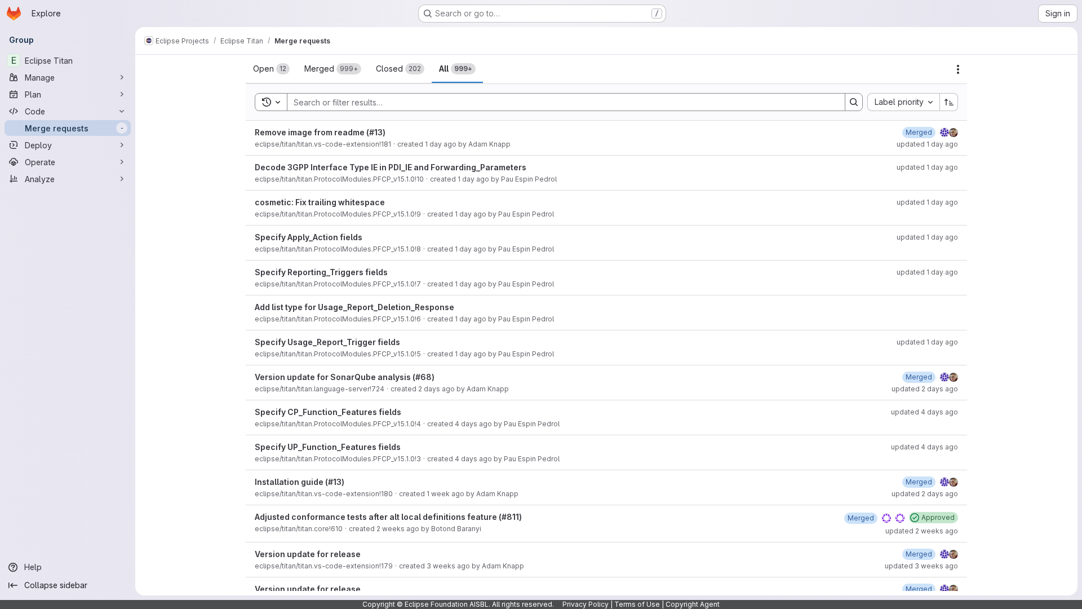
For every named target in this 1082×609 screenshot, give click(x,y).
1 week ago (445, 493)
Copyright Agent (693, 604)
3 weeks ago (448, 566)
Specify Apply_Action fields (308, 237)
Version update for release (308, 554)
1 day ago (440, 144)
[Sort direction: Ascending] (949, 102)
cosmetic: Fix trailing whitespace (320, 202)
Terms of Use (637, 604)
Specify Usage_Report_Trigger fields (327, 342)
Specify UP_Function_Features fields (328, 447)
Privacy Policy (585, 604)
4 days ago (473, 424)
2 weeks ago (397, 528)
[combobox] (903, 102)
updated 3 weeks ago (921, 566)
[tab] (271, 69)
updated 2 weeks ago (921, 531)
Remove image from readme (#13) (320, 132)
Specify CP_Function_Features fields (328, 412)
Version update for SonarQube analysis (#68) (344, 377)
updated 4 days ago (924, 412)
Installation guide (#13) (299, 482)
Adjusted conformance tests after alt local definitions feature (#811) (388, 517)
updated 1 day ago (927, 144)
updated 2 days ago (925, 389)
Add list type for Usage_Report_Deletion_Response (354, 307)
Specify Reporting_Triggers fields (321, 272)
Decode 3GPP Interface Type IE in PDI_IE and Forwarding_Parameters (390, 167)
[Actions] (958, 69)
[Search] (854, 102)
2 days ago (436, 389)
